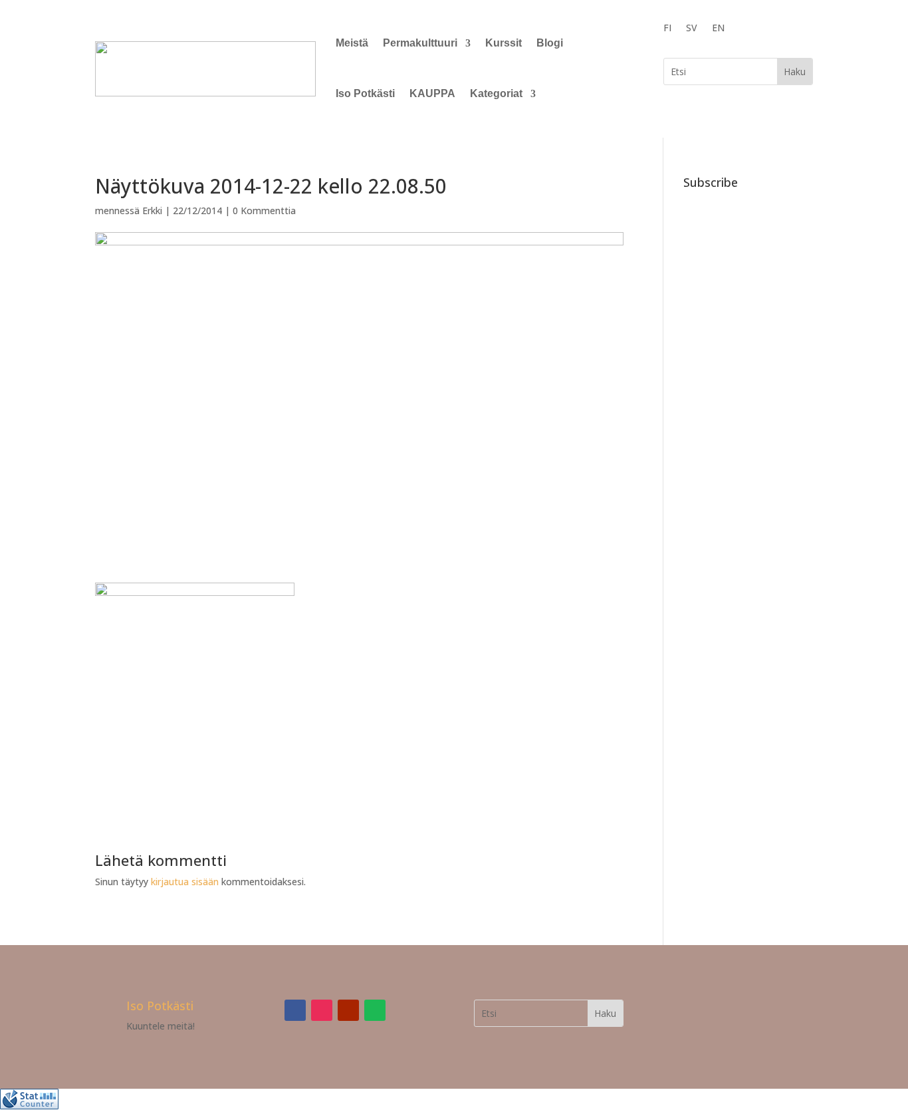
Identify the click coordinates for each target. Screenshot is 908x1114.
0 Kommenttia (264, 210)
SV (691, 28)
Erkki (152, 210)
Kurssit (503, 43)
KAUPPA (432, 93)
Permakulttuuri (420, 43)
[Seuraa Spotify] (375, 1010)
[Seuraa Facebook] (295, 1010)
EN (718, 28)
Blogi (549, 43)
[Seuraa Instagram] (321, 1010)
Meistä (352, 43)
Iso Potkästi (365, 93)
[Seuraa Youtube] (348, 1010)
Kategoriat (496, 93)
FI (667, 28)
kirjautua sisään (185, 881)
